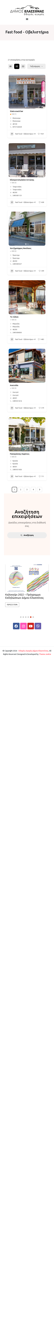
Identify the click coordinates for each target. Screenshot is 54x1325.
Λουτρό (15, 392)
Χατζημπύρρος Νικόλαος (20, 248)
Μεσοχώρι (16, 118)
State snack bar (16, 111)
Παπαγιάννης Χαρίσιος (19, 454)
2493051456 (17, 469)
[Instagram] (23, 626)
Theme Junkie (45, 654)
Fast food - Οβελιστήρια (24, 134)
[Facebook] (16, 626)
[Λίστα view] (16, 66)
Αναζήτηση (29, 535)
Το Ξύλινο (14, 317)
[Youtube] (30, 626)
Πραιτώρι (16, 255)
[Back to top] (51, 1322)
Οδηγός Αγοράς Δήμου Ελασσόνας (33, 651)
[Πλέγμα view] (10, 66)
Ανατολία (14, 385)
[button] (12, 92)
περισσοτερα (12, 604)
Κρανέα (15, 461)
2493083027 (17, 264)
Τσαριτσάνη (17, 187)
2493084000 (17, 332)
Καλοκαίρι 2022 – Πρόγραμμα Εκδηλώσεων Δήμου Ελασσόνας (24, 596)
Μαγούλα (16, 324)
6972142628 (17, 127)
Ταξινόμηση (35, 66)
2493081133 (17, 195)
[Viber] (38, 626)
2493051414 (17, 401)
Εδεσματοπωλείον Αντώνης (22, 180)
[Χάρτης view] (23, 66)
